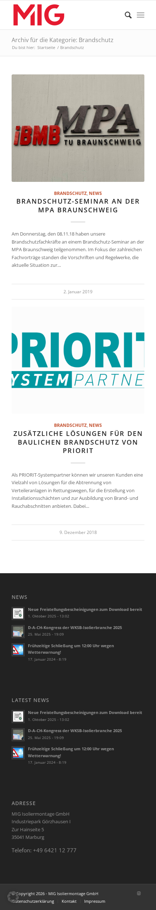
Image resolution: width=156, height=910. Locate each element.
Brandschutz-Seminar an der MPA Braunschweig (78, 205)
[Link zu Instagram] (139, 893)
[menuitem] (125, 14)
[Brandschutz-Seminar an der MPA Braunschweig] (78, 128)
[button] (13, 897)
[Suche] (125, 14)
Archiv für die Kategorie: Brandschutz (63, 40)
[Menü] (140, 15)
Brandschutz (70, 193)
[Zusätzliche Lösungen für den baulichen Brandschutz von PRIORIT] (78, 360)
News (95, 193)
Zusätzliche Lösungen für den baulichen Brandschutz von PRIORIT (78, 442)
